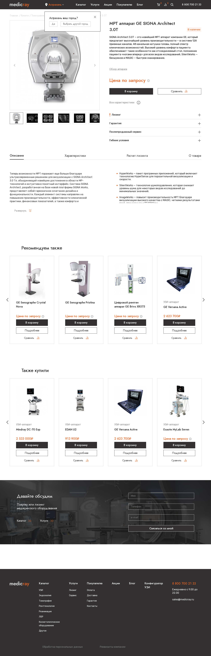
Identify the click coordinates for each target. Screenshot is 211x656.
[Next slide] (95, 65)
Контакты (92, 606)
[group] (54, 65)
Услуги (95, 5)
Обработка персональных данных (62, 646)
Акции (108, 5)
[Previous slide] (14, 65)
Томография (37, 15)
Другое (42, 630)
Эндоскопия (45, 595)
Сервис (73, 595)
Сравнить (177, 91)
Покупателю (124, 5)
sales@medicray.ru (183, 599)
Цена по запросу (128, 80)
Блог (140, 5)
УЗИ (41, 590)
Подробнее (32, 330)
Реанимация (45, 611)
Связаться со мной (161, 528)
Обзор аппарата (118, 69)
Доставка (92, 595)
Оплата (91, 590)
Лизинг (72, 590)
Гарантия (92, 601)
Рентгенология (47, 606)
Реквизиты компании (112, 646)
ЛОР (41, 616)
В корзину (131, 91)
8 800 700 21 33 (191, 4)
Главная (14, 15)
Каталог (81, 5)
